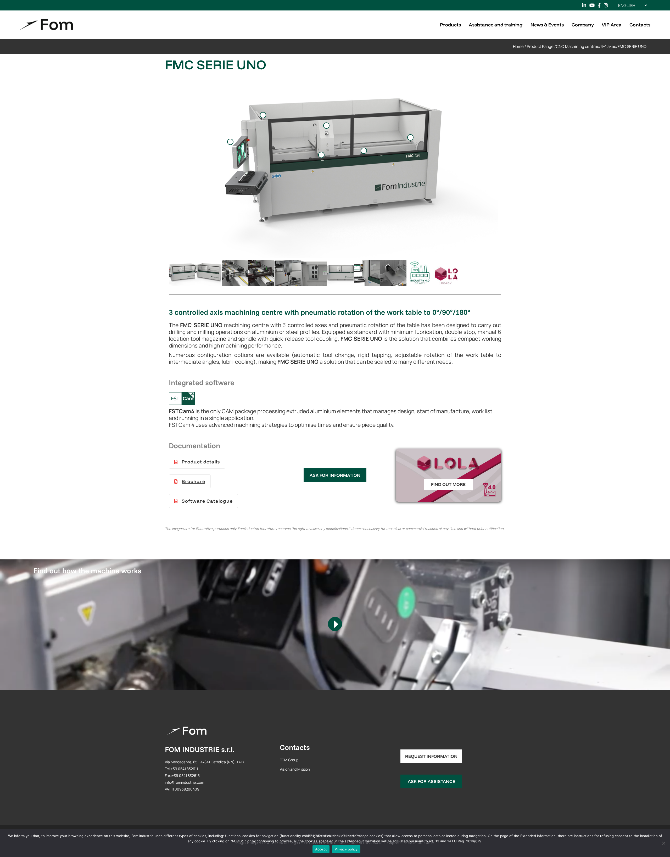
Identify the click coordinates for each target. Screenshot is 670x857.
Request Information (431, 756)
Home (518, 46)
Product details (201, 462)
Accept (321, 849)
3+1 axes (608, 46)
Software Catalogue (207, 501)
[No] (663, 843)
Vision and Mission (295, 769)
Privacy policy (346, 849)
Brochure (193, 481)
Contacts (295, 747)
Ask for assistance (431, 781)
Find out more (448, 484)
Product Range (540, 46)
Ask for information (335, 475)
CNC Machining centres (577, 46)
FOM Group (289, 759)
